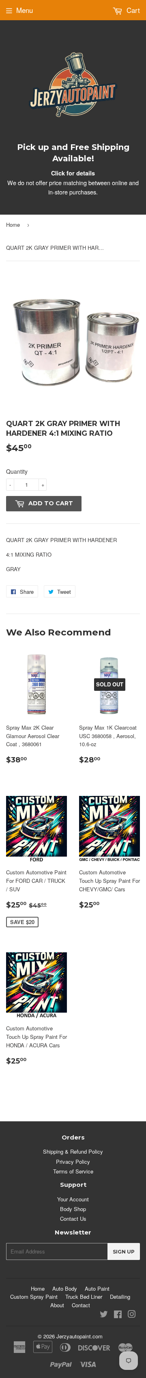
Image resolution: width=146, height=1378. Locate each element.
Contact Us (73, 1218)
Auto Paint (97, 1288)
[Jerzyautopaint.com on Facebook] (118, 1315)
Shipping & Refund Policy (73, 1151)
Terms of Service (73, 1171)
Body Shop (73, 1209)
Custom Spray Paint (34, 1296)
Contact (81, 1305)
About (57, 1305)
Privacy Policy (73, 1161)
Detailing (120, 1296)
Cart (132, 10)
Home (13, 224)
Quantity (17, 471)
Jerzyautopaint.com (79, 1336)
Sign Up (124, 1252)
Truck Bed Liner (83, 1296)
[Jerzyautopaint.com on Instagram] (132, 1315)
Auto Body (64, 1288)
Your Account (73, 1199)
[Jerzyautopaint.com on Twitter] (104, 1315)
